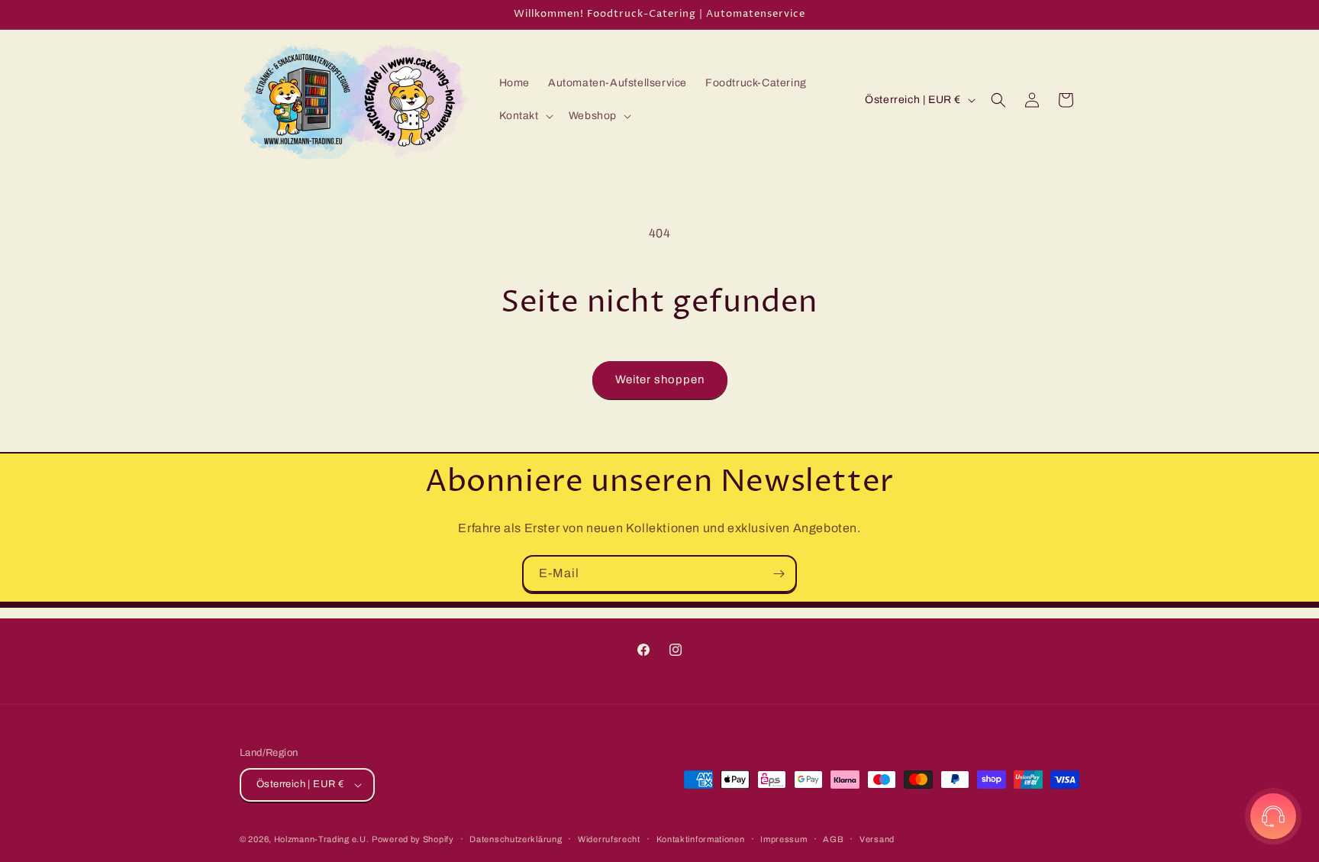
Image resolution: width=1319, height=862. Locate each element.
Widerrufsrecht (609, 839)
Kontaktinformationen (700, 839)
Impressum (783, 839)
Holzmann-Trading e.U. (321, 839)
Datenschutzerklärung (515, 839)
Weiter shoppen (660, 379)
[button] (525, 116)
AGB (833, 839)
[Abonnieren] (778, 573)
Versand (877, 839)
